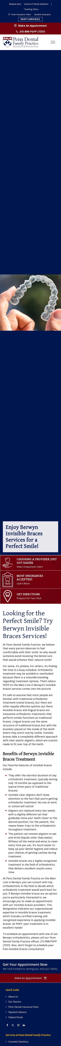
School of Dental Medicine (36, 4)
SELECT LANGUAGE (30, 19)
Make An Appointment (32, 25)
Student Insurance (42, 14)
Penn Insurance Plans (21, 14)
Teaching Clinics (31, 9)
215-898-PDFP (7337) (32, 31)
